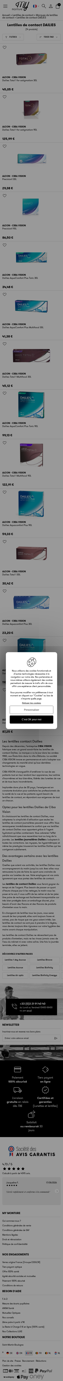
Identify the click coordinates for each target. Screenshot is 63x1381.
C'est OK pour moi (31, 719)
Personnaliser (31, 710)
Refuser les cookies (31, 703)
